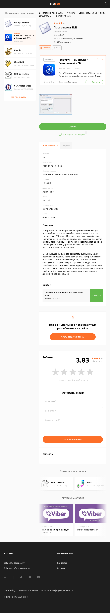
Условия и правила (28, 590)
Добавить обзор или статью (17, 568)
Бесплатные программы (51, 12)
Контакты (62, 563)
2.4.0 (59, 35)
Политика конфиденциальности (57, 590)
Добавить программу (14, 563)
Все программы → (20, 97)
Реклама (61, 568)
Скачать (73, 126)
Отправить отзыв (72, 439)
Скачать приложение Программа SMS (64, 294)
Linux (58, 48)
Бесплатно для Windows (73, 38)
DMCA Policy (9, 590)
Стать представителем (72, 336)
